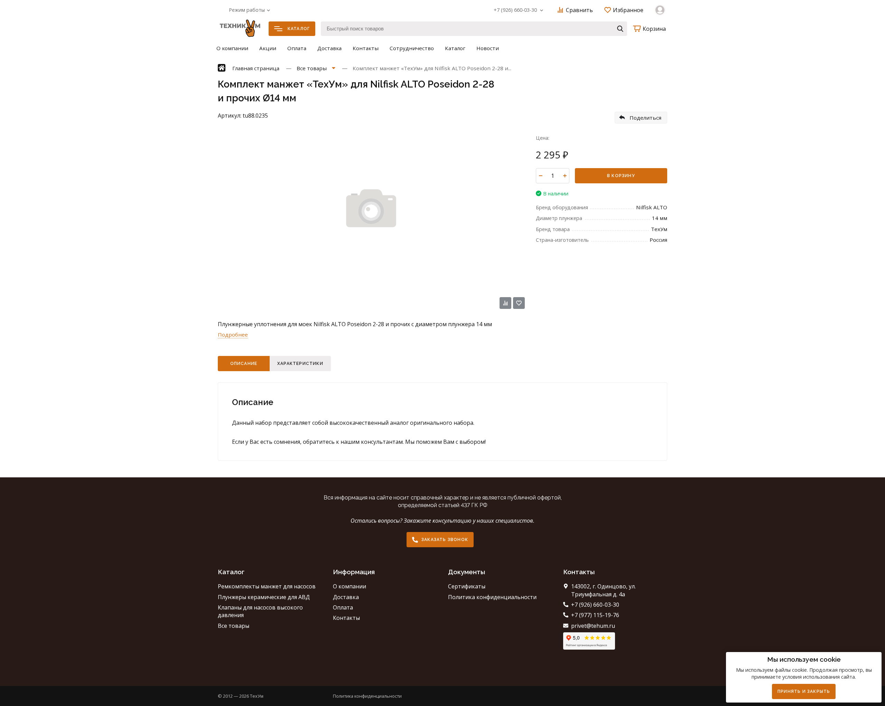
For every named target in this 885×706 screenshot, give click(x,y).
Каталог (299, 28)
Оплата (296, 48)
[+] (564, 175)
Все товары (233, 626)
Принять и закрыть (803, 691)
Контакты (366, 48)
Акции (267, 48)
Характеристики (300, 363)
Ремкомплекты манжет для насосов (267, 586)
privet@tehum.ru (593, 626)
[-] (540, 175)
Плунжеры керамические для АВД (264, 597)
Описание (244, 363)
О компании (232, 48)
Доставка (329, 48)
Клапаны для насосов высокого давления (260, 611)
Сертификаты (466, 586)
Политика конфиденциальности (492, 597)
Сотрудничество (412, 48)
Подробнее (233, 334)
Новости (487, 48)
